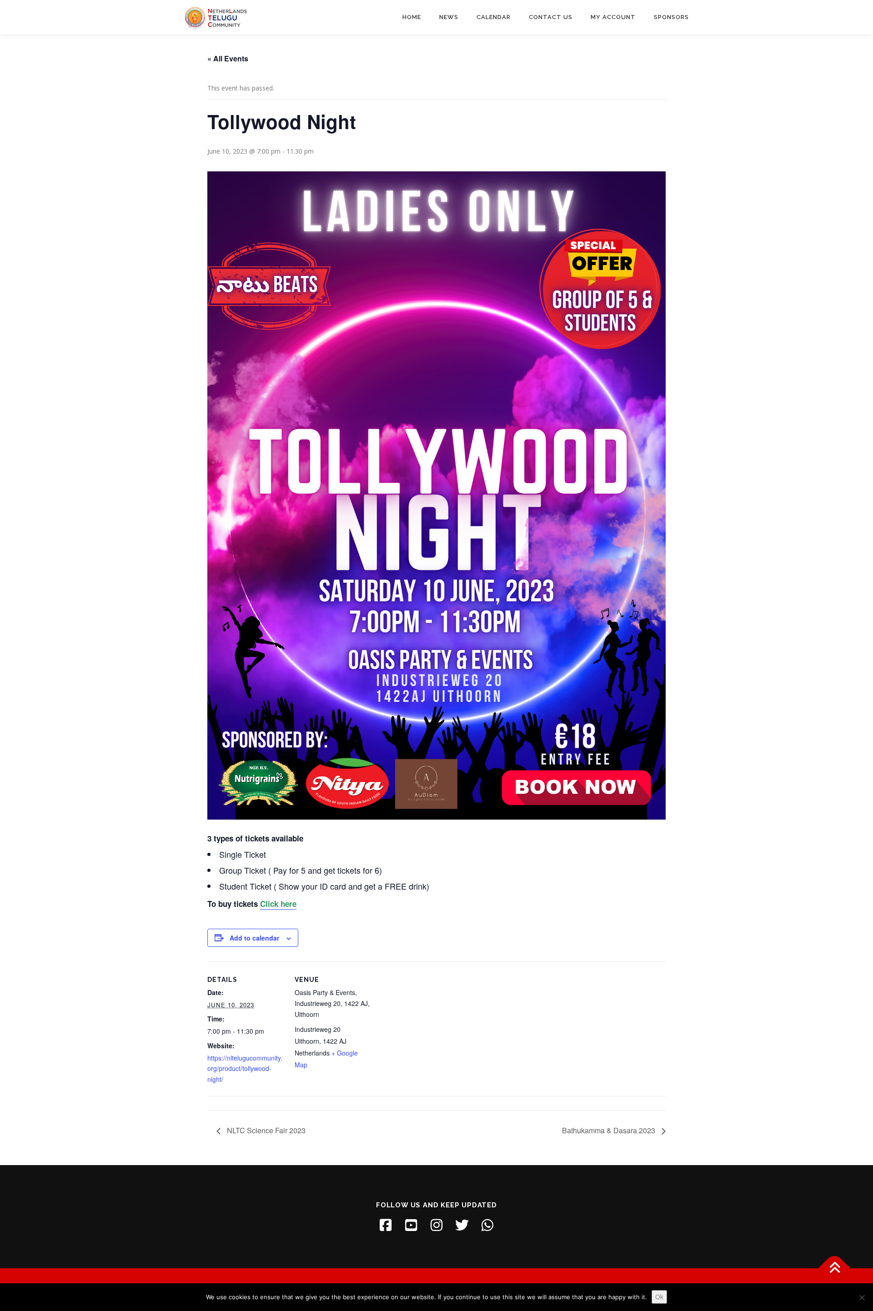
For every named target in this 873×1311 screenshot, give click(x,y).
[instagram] (436, 1225)
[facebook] (385, 1225)
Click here (278, 903)
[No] (861, 1297)
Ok (659, 1296)
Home (411, 17)
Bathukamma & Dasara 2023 (609, 1130)
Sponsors (671, 17)
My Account (613, 17)
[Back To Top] (834, 1268)
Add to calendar (254, 937)
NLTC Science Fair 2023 (265, 1130)
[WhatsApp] (487, 1225)
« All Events (227, 58)
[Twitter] (462, 1225)
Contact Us (550, 17)
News (448, 17)
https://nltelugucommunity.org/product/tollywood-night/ (244, 1068)
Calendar (494, 17)
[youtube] (411, 1225)
